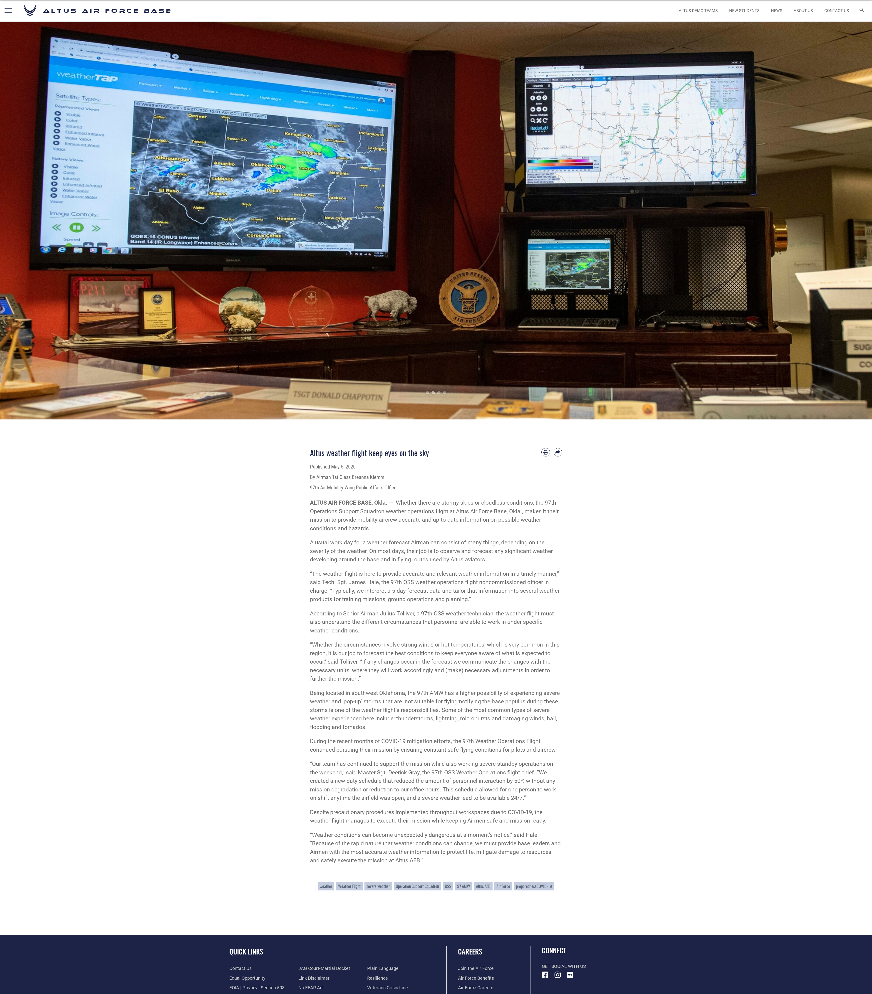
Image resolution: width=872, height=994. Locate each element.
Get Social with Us (564, 966)
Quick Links (246, 951)
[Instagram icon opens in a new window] (557, 975)
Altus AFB (483, 886)
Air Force (503, 886)
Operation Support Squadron (417, 886)
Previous (43, 220)
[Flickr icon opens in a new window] (570, 975)
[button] (7, 11)
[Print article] (545, 452)
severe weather (378, 886)
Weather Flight (349, 886)
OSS (448, 886)
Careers (470, 951)
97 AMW (463, 886)
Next (828, 220)
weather (326, 886)
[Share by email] (558, 452)
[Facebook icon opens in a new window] (545, 975)
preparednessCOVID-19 (534, 886)
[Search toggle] (861, 10)
